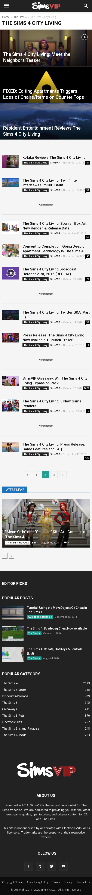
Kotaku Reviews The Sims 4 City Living (54, 157)
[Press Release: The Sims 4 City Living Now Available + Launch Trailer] (10, 337)
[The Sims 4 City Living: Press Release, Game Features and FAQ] (10, 447)
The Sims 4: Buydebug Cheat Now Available (57, 628)
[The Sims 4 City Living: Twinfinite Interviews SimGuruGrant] (10, 182)
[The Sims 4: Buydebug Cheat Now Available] (13, 633)
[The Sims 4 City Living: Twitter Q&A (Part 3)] (10, 315)
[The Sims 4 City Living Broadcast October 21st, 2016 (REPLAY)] (10, 273)
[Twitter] (51, 866)
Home (6, 17)
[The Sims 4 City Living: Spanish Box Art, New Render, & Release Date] (10, 227)
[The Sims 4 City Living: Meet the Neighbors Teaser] (46, 58)
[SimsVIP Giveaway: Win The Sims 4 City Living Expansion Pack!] (10, 381)
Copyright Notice (12, 882)
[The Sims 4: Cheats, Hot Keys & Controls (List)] (13, 654)
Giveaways (9, 709)
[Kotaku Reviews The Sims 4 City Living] (10, 161)
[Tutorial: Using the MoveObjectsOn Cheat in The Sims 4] (13, 613)
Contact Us (83, 882)
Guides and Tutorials (40, 616)
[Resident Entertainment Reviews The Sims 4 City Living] (46, 132)
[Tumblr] (40, 866)
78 (87, 279)
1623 (86, 388)
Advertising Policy (37, 882)
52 (87, 237)
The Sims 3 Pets (13, 715)
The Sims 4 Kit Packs (17, 542)
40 (87, 256)
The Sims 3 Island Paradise (20, 728)
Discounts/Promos (15, 696)
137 (87, 457)
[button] (86, 6)
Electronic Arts (12, 722)
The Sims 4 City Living (35, 162)
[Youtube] (63, 866)
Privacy (68, 882)
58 (87, 190)
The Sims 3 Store (14, 690)
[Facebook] (28, 866)
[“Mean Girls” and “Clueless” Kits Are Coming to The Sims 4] (46, 523)
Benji (35, 542)
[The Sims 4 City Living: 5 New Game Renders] (10, 405)
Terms (56, 882)
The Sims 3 (10, 702)
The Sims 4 (34, 633)
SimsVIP (55, 162)
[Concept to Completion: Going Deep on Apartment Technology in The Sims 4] (10, 250)
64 (87, 162)
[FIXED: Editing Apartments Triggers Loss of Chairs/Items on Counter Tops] (46, 95)
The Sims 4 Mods (14, 735)
